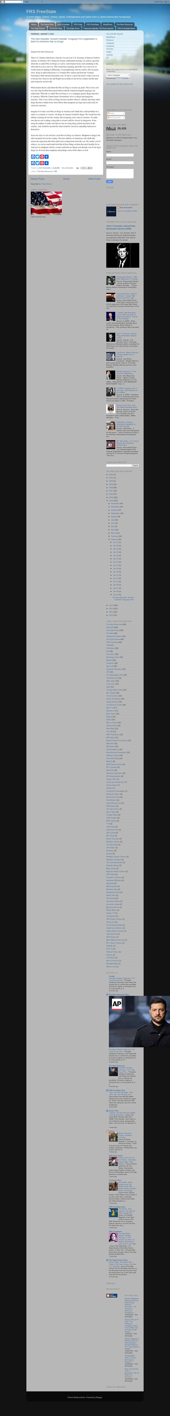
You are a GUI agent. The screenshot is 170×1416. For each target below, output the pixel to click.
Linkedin (109, 55)
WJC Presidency (112, 734)
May (113, 526)
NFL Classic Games (114, 943)
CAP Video (110, 874)
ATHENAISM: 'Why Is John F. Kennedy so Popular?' (131, 1359)
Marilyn (109, 660)
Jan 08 (116, 585)
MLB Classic (111, 937)
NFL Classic (111, 693)
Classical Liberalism (114, 669)
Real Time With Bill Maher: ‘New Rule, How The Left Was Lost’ (121, 1093)
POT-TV (109, 949)
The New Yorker (112, 809)
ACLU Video (111, 812)
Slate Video (110, 681)
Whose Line (111, 967)
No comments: (68, 168)
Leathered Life (112, 678)
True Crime (110, 684)
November (115, 507)
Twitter (109, 52)
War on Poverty (112, 961)
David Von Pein (112, 830)
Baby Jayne (110, 714)
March (113, 533)
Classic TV (110, 913)
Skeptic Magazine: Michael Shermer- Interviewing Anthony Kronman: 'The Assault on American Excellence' (132, 1306)
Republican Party (113, 892)
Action (108, 720)
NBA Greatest (111, 886)
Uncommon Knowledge (115, 791)
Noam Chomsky (112, 839)
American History (113, 794)
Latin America (111, 934)
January (114, 539)
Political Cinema (112, 755)
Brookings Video (112, 657)
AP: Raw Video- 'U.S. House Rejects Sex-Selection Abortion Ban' (127, 443)
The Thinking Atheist (114, 862)
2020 (111, 481)
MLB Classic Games (114, 764)
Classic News (111, 726)
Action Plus (114, 1111)
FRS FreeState (41, 11)
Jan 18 (116, 568)
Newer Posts (37, 179)
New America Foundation (116, 752)
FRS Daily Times (116, 1156)
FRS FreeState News (126, 28)
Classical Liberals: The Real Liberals (98, 28)
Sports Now (110, 895)
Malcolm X (110, 711)
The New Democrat (125, 24)
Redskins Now (111, 889)
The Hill (109, 731)
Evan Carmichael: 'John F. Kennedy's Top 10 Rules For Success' (132, 1373)
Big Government (112, 907)
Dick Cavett (110, 833)
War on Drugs (111, 723)
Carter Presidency (113, 699)
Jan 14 (116, 575)
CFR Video (110, 848)
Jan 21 (116, 562)
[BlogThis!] (84, 168)
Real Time (110, 770)
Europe (109, 854)
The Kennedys (112, 845)
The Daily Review (38, 28)
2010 (111, 615)
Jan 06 (116, 591)
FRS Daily (78, 24)
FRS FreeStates (115, 1231)
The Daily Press (73, 28)
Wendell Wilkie (112, 964)
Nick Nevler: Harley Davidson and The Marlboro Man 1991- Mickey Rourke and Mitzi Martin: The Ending (127, 1186)
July (113, 520)
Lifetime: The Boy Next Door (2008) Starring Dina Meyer (122, 1114)
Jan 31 (116, 542)
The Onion (110, 654)
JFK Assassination (113, 776)
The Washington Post (114, 675)
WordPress (107, 24)
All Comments (115, 117)
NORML (109, 946)
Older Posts (94, 179)
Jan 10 (116, 582)
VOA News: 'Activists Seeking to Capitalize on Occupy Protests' (126, 424)
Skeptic (109, 788)
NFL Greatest (111, 767)
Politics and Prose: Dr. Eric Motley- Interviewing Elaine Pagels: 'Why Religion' (127, 1161)
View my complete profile (127, 211)
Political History (112, 952)
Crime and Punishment (115, 782)
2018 (111, 488)
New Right (110, 729)
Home (33, 24)
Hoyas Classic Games (115, 931)
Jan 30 (116, 546)
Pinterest (109, 40)
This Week (110, 958)
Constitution (111, 916)
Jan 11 (116, 578)
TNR (55, 171)
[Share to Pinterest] (91, 168)
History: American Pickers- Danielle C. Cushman (125, 1135)
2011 (111, 612)
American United (112, 904)
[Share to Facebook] (89, 168)
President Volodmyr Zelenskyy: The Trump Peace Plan (122, 979)
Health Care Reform (114, 928)
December (115, 503)
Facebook (110, 46)
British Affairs (111, 910)
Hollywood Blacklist (113, 880)
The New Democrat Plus (119, 994)
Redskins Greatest (113, 860)
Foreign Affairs (112, 815)
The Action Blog (55, 28)
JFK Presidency (112, 749)
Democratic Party (113, 797)
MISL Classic (111, 821)
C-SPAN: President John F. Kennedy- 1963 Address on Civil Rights (127, 390)
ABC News (110, 737)
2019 (111, 484)
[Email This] (82, 168)
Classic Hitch (111, 779)
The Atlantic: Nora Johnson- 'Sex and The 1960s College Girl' (126, 1211)
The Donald (110, 898)
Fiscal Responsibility (114, 925)
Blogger (99, 1397)
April (113, 530)
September (115, 513)
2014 (111, 501)
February (115, 536)
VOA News (110, 648)
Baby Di (109, 761)
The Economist (112, 696)
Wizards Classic (112, 865)
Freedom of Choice (113, 877)
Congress (110, 663)
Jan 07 (116, 588)
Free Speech (111, 800)
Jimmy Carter (111, 785)
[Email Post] (77, 168)
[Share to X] (86, 168)
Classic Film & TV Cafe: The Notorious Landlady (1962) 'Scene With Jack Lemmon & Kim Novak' (132, 1326)
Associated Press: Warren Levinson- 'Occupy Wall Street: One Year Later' (126, 296)
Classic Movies (112, 702)
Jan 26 (116, 552)
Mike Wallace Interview (115, 940)
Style (108, 687)
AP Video (109, 633)
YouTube (109, 49)
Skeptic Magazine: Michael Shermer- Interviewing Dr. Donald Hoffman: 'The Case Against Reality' (132, 1344)
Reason (109, 955)
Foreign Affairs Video (114, 690)
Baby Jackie (111, 868)
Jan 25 (116, 555)
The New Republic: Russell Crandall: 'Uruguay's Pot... (124, 598)
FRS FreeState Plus (117, 1090)
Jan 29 (116, 549)
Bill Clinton (110, 746)
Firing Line (110, 922)
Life (107, 651)
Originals (109, 627)
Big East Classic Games (115, 871)
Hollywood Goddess (114, 636)
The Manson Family (114, 705)
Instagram (110, 43)
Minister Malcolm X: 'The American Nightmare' (126, 372)
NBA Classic (111, 806)
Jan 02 (116, 595)
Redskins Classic (113, 842)
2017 (111, 491)
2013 (111, 605)
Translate (124, 78)
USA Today (110, 827)
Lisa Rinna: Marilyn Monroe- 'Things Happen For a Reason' (127, 354)
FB (107, 58)
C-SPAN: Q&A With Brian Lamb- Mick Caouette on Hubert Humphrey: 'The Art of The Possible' (127, 316)
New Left (109, 666)
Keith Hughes (111, 818)
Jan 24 (116, 559)
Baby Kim (110, 743)
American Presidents (114, 773)
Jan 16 (116, 572)
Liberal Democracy (113, 803)
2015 (111, 497)
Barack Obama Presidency (116, 740)
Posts (111, 113)
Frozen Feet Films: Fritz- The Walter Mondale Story (126, 406)
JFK (107, 672)
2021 (111, 478)
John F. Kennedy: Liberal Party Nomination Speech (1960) (126, 336)
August (114, 517)
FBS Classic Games (114, 919)
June (113, 523)
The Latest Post (47, 24)
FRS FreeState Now (117, 1207)
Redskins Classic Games (116, 857)
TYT (108, 824)
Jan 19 (116, 565)
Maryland (110, 883)
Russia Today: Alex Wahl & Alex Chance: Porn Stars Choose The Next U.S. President (122, 1264)
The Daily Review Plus (118, 1260)
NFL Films (110, 836)
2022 (111, 474)
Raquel (109, 717)
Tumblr (112, 976)
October (114, 510)
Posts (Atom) (47, 184)
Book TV (109, 708)
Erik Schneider (64, 24)
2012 (111, 609)
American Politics (113, 901)
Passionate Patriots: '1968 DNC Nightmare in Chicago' (127, 278)
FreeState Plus (115, 1180)
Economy (110, 851)
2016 (111, 494)
